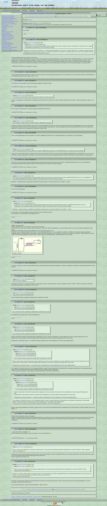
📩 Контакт (39, 10)
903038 (23, 92)
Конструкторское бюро (7, 43)
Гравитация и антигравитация (9, 47)
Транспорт (4, 29)
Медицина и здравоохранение (9, 50)
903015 (30, 42)
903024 (33, 27)
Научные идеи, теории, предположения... (7, 32)
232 (40, 16)
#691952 (39, 23)
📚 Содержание (14, 10)
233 (43, 16)
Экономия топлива (6, 34)
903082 (22, 461)
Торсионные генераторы (8, 38)
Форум (24, 13)
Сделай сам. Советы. (7, 48)
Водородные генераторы (8, 22)
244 (71, 16)
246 (76, 16)
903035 (22, 80)
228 (30, 16)
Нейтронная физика (7, 44)
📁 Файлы (31, 10)
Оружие (4, 30)
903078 (22, 375)
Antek (30, 19)
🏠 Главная (5, 10)
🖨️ (100, 15)
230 (35, 16)
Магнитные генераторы (8, 17)
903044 (23, 146)
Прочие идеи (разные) (7, 26)
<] (25, 16)
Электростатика (50, 13)
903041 (23, 117)
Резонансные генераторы (8, 16)
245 (73, 16)
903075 (21, 302)
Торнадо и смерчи (6, 46)
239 (58, 16)
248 (81, 16)
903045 (22, 159)
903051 (22, 172)
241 (63, 16)
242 (66, 16)
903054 (21, 198)
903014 (33, 44)
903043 (22, 132)
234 (45, 16)
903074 (23, 289)
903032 (23, 72)
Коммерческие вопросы (8, 35)
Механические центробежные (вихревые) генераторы (9, 19)
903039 (22, 106)
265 (85, 16)
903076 (22, 324)
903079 (22, 413)
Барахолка (4, 40)
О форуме (4, 27)
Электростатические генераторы (10, 21)
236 (50, 16)
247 (78, 16)
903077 (23, 346)
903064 (22, 276)
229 (32, 16)
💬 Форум (23, 10)
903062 (22, 262)
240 (61, 16)
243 (68, 16)
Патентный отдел (6, 42)
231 (38, 16)
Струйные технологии (7, 37)
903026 (34, 39)
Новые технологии (6, 39)
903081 (23, 443)
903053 (22, 186)
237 (53, 16)
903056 (21, 222)
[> (87, 16)
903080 (23, 429)
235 (48, 16)
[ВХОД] (6, 2)
